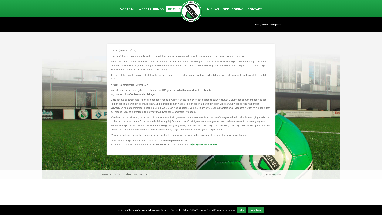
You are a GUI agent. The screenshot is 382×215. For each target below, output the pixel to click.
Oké (242, 210)
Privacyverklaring (273, 174)
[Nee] (378, 209)
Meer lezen (256, 210)
